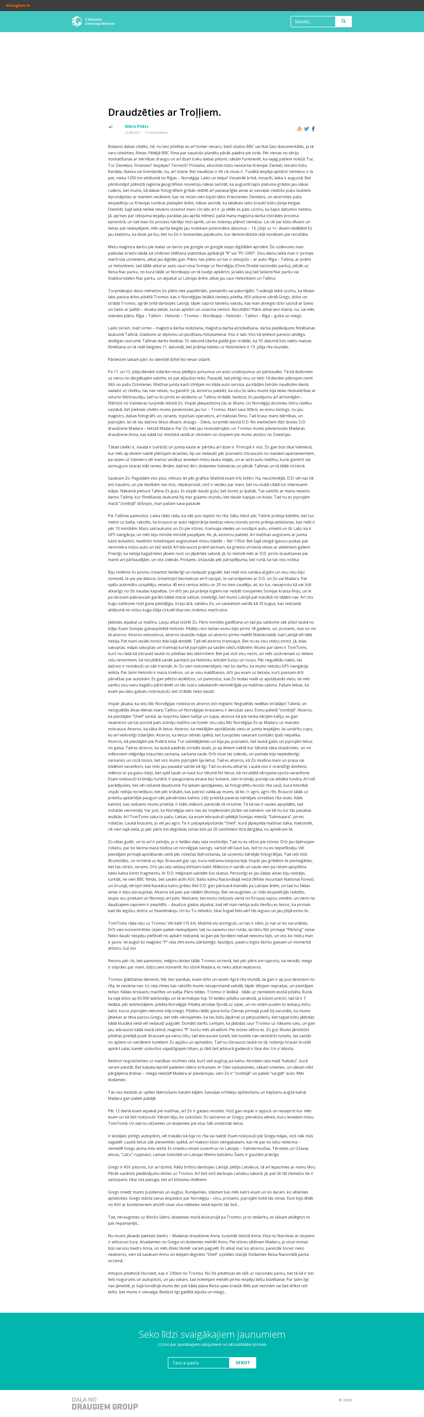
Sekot (243, 1362)
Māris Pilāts (136, 126)
